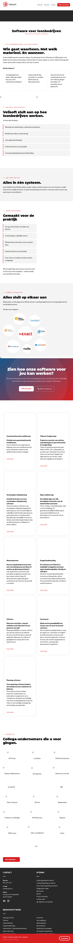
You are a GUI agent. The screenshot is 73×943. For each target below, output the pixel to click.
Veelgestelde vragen (42, 888)
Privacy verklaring (41, 896)
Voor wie (39, 5)
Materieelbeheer (8, 923)
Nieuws (38, 894)
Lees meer (10, 459)
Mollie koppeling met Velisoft (45, 880)
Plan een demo (26, 389)
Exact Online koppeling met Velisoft (47, 886)
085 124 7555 (7, 882)
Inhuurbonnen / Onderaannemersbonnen (15, 928)
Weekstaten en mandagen (44, 928)
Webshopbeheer (41, 923)
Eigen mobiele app (47, 495)
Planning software (13, 680)
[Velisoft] (9, 4)
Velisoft (26, 34)
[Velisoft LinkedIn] (4, 900)
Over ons (46, 5)
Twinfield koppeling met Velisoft (45, 883)
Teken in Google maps (48, 436)
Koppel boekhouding (48, 560)
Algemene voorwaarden (45, 902)
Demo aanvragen (63, 5)
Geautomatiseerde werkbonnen (18, 436)
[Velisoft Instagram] (8, 900)
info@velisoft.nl (7, 888)
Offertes (9, 619)
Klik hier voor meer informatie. (11, 939)
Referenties (40, 891)
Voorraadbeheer (41, 920)
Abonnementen (12, 560)
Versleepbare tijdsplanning (16, 495)
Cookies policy (40, 899)
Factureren (44, 619)
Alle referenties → (11, 859)
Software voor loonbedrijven (41, 34)
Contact (53, 5)
